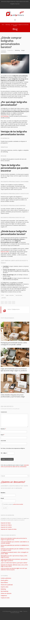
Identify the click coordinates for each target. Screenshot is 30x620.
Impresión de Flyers (6, 523)
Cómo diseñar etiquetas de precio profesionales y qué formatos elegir (13, 396)
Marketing (8, 24)
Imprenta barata (18, 295)
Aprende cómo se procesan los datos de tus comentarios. (15, 465)
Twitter (11, 6)
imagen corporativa (10, 295)
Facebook (8, 6)
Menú (15, 21)
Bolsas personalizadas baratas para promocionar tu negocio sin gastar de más (14, 538)
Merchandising (4, 591)
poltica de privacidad (18, 504)
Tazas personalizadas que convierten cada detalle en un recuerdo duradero (15, 542)
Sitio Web (3, 440)
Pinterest (13, 302)
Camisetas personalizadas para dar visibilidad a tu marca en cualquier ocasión (15, 549)
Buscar (28, 476)
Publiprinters (4, 595)
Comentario (4, 412)
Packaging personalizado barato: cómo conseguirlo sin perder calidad (14, 343)
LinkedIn (18, 6)
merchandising (4, 116)
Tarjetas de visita (5, 597)
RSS (21, 6)
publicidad (3, 297)
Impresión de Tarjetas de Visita (8, 529)
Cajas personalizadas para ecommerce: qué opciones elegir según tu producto (14, 369)
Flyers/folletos (4, 582)
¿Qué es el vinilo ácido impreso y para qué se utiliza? (14, 562)
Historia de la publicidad (7, 584)
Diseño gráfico (4, 580)
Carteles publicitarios (6, 578)
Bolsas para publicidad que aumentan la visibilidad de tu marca (15, 545)
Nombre (3, 429)
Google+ (9, 302)
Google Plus (15, 6)
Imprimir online (4, 587)
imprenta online (5, 251)
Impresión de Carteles (6, 527)
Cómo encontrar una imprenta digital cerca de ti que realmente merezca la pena (14, 569)
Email (2, 434)
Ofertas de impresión (6, 593)
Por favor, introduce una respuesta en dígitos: (13, 448)
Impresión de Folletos (6, 525)
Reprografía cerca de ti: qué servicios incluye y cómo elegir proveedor (14, 556)
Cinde (21, 611)
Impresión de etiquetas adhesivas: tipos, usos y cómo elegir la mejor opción (14, 565)
